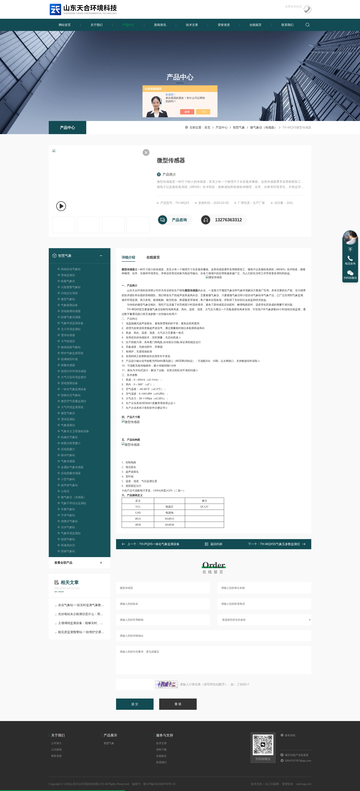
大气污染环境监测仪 (73, 377)
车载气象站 (68, 509)
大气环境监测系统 (72, 407)
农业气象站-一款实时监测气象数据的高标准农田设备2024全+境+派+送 (81, 605)
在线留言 (256, 24)
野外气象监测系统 (72, 353)
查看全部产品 (63, 562)
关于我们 (97, 24)
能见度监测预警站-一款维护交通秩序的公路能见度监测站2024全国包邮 (81, 632)
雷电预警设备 (69, 383)
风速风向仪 (68, 545)
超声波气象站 (69, 485)
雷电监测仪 (68, 275)
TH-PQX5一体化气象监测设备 (159, 544)
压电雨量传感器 (71, 473)
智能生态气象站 (71, 395)
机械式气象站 (69, 437)
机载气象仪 (68, 281)
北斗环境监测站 (71, 329)
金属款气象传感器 (72, 467)
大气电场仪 (68, 341)
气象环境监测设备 (72, 323)
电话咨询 (350, 263)
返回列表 (216, 544)
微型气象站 (68, 299)
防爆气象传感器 (71, 317)
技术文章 (192, 24)
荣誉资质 (224, 24)
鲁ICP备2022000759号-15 (159, 784)
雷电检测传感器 (71, 311)
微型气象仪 (68, 413)
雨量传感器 (68, 365)
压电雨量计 (68, 449)
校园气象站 (68, 539)
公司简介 (56, 743)
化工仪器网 (272, 784)
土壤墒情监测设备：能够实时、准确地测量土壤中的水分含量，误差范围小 (81, 623)
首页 (207, 127)
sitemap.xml (303, 784)
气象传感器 (68, 461)
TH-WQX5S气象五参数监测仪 (280, 544)
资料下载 (161, 749)
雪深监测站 (68, 419)
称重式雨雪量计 (71, 443)
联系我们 (287, 24)
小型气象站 (68, 479)
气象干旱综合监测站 (73, 503)
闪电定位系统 (69, 293)
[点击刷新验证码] (166, 684)
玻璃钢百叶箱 (69, 359)
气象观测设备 (69, 305)
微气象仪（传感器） (263, 127)
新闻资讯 (160, 24)
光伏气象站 (68, 527)
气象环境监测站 (71, 533)
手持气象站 (68, 515)
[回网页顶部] (350, 250)
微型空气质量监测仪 (73, 401)
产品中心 (128, 24)
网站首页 (65, 24)
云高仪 (65, 491)
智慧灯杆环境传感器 (73, 371)
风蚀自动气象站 (71, 269)
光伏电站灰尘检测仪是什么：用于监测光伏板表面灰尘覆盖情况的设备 (81, 614)
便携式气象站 (69, 521)
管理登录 (287, 784)
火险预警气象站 (71, 287)
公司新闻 (56, 749)
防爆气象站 (68, 551)
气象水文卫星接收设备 (75, 431)
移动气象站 (68, 455)
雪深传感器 (68, 335)
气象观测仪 (68, 425)
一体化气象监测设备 (73, 389)
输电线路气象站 (71, 347)
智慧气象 (239, 127)
